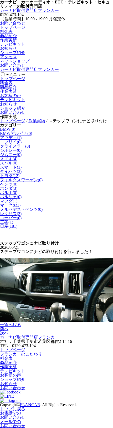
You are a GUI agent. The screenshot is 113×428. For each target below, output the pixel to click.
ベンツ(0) (8, 184)
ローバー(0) (11, 218)
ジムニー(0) (11, 154)
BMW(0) (7, 129)
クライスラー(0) (15, 146)
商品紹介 (8, 35)
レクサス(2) (11, 213)
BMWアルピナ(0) (16, 133)
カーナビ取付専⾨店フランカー (29, 10)
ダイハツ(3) (11, 171)
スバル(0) (8, 163)
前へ (4, 329)
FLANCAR (30, 404)
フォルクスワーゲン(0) (21, 180)
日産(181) (8, 226)
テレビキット (12, 44)
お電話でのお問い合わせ (12, 415)
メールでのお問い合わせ (12, 423)
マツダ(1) (8, 201)
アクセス (8, 57)
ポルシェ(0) (11, 196)
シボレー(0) (11, 150)
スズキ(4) (8, 159)
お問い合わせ (12, 23)
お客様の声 (10, 95)
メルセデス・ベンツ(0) (21, 209)
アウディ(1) (11, 137)
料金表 (6, 31)
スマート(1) (11, 167)
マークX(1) (10, 205)
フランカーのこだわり (21, 354)
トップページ (12, 27)
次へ (4, 333)
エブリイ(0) (11, 142)
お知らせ (8, 48)
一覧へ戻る (10, 324)
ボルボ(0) (8, 192)
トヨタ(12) (9, 175)
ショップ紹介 (12, 52)
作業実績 (8, 40)
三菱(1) (6, 222)
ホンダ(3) (8, 188)
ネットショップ (14, 61)
